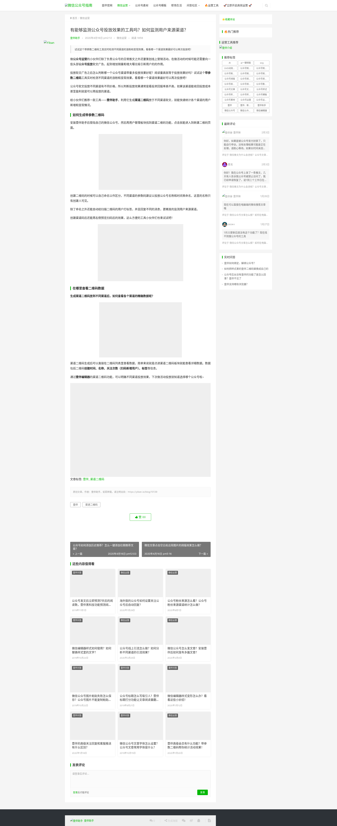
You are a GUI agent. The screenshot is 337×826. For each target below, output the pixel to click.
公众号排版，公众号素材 (262, 78)
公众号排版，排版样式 (246, 84)
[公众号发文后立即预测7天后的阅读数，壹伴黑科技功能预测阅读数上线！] (92, 583)
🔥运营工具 (212, 5)
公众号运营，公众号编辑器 (262, 100)
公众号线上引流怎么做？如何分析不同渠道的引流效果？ (139, 650)
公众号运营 (245, 100)
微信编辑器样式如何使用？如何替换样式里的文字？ (91, 650)
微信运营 (122, 5)
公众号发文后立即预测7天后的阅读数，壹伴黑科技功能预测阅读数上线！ (92, 603)
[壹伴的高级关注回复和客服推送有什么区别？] (92, 726)
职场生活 (176, 5)
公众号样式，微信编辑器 (246, 94)
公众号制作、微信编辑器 (230, 73)
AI (230, 62)
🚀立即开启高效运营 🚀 (237, 5)
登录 (75, 792)
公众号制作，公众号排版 (246, 73)
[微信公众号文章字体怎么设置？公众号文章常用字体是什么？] (140, 726)
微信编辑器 (261, 110)
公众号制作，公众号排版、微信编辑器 (262, 73)
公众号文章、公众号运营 (246, 89)
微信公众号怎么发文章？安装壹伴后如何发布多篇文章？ (187, 650)
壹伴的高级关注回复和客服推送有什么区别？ (91, 745)
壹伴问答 (77, 572)
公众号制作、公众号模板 (262, 68)
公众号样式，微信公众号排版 (230, 94)
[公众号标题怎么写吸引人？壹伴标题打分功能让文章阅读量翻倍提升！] (140, 678)
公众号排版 (229, 78)
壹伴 (86, 479)
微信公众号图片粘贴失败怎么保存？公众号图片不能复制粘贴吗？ (91, 698)
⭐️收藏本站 (228, 19)
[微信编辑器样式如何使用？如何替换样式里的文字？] (92, 631)
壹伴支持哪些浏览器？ (236, 284)
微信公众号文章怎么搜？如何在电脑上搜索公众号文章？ (258, 214)
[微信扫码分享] (183, 820)
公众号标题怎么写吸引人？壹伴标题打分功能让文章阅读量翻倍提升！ (139, 698)
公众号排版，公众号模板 (246, 78)
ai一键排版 (246, 62)
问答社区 (192, 5)
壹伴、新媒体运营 (246, 105)
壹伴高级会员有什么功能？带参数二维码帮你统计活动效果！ (187, 745)
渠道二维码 (97, 479)
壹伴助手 (75, 37)
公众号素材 (141, 5)
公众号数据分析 (262, 84)
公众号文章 (229, 89)
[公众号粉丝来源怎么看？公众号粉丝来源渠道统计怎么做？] (188, 583)
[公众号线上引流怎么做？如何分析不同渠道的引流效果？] (140, 631)
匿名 (230, 164)
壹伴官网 (107, 5)
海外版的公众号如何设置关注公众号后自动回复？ (139, 602)
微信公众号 (229, 110)
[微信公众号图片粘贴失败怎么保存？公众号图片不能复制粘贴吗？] (92, 678)
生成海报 (172, 820)
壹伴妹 (237, 132)
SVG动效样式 (230, 68)
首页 (74, 18)
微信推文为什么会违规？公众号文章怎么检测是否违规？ (258, 154)
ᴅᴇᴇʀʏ (231, 224)
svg (261, 62)
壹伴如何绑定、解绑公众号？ (240, 263)
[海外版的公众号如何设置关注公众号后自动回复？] (140, 583)
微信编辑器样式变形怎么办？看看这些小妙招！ (187, 697)
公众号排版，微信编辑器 (230, 84)
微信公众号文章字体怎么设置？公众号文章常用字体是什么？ (139, 745)
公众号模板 (159, 5)
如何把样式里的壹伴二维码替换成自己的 (246, 268)
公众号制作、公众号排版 (246, 68)
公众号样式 (261, 89)
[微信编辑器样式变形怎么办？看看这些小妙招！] (188, 678)
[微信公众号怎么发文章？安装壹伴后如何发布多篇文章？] (188, 631)
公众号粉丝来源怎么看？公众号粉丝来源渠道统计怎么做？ (187, 602)
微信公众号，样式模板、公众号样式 (246, 110)
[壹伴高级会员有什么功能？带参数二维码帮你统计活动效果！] (188, 726)
